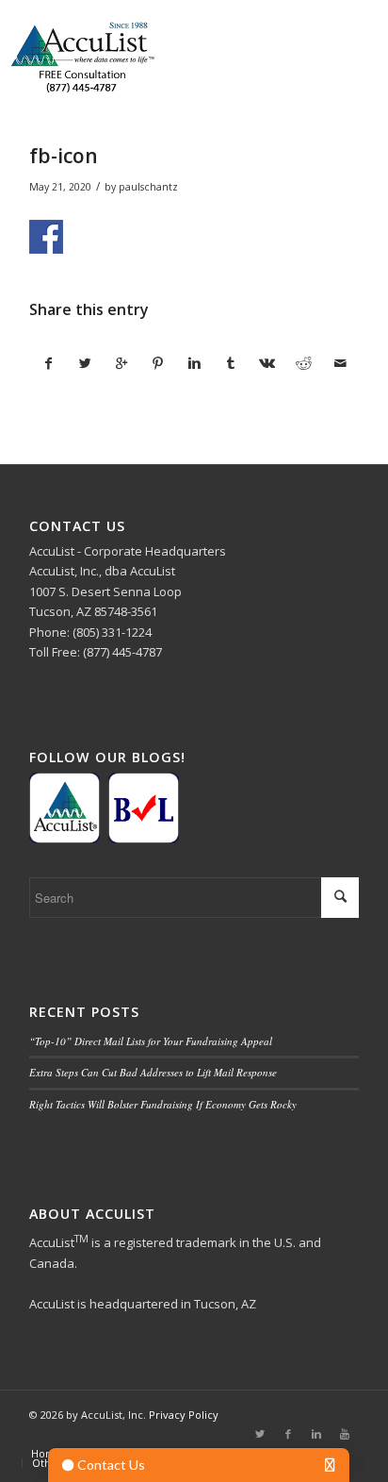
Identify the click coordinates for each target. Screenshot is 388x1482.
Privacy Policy (183, 1414)
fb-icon (63, 155)
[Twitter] (260, 1434)
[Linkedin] (316, 1434)
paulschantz (148, 186)
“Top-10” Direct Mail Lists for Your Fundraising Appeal (150, 1041)
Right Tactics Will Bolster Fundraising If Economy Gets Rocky (163, 1104)
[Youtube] (345, 1434)
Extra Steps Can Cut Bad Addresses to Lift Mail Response (153, 1072)
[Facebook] (288, 1434)
